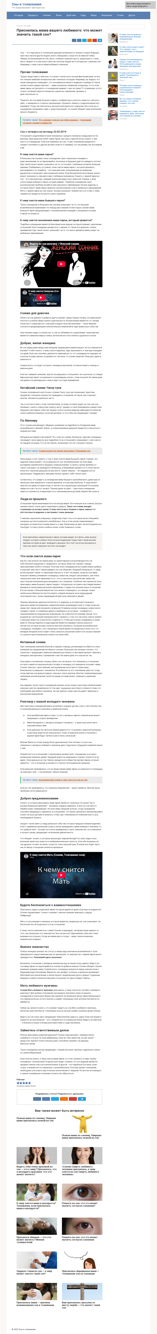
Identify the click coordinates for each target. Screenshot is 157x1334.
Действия (71, 15)
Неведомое (106, 15)
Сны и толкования (26, 4)
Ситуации (18, 15)
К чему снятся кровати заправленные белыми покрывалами (130, 36)
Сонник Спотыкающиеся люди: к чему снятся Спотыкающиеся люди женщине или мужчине (131, 62)
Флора (93, 15)
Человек (47, 15)
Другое (131, 15)
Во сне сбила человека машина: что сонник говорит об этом (130, 101)
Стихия (120, 15)
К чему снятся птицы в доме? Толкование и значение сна (130, 75)
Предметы (33, 15)
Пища (83, 15)
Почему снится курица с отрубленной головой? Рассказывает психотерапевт (131, 88)
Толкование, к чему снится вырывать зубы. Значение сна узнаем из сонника (132, 113)
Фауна (58, 15)
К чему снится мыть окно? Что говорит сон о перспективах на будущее (132, 49)
